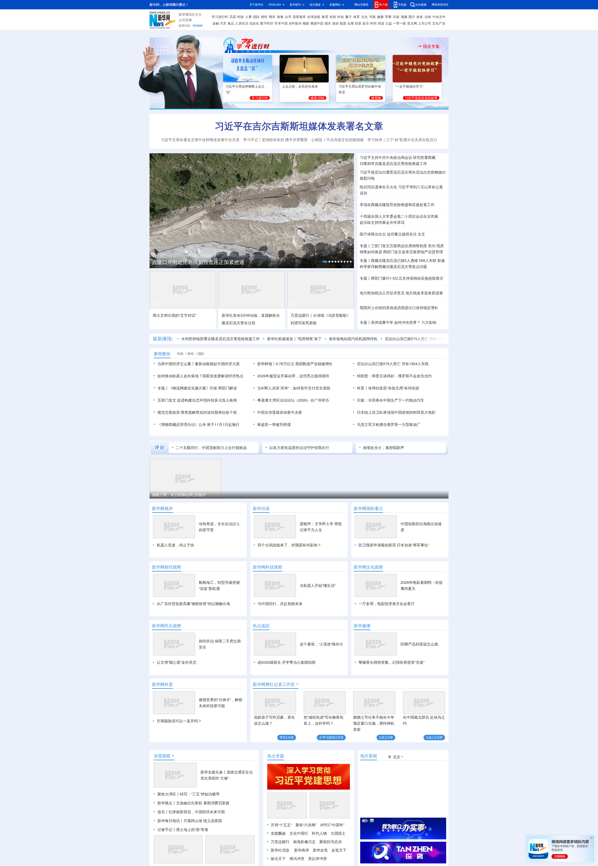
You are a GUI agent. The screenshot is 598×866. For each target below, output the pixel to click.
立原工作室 (386, 737)
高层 (232, 16)
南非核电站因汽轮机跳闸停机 (353, 339)
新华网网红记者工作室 (274, 684)
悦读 (381, 23)
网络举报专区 (440, 4)
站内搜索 (421, 4)
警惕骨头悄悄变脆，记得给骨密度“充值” (391, 662)
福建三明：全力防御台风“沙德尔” (179, 494)
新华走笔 (320, 850)
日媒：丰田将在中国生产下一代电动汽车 (390, 400)
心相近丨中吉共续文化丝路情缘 (337, 140)
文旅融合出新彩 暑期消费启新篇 (202, 803)
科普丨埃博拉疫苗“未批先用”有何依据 (388, 388)
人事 (248, 16)
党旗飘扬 (278, 833)
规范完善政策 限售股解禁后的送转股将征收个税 (197, 412)
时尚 (373, 23)
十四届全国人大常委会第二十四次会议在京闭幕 (399, 216)
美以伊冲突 (317, 858)
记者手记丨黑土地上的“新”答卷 (182, 829)
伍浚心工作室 (434, 737)
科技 (333, 16)
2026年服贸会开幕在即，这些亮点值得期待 (293, 376)
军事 (388, 16)
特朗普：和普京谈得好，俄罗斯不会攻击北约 (394, 376)
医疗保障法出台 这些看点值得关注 (388, 234)
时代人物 (319, 833)
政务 (419, 16)
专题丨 (365, 246)
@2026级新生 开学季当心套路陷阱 (287, 662)
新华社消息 (280, 850)
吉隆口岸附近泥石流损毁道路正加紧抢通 (198, 262)
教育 (325, 16)
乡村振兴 (295, 23)
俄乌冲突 (296, 858)
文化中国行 (298, 833)
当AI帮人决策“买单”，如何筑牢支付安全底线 (293, 388)
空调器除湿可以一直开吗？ (179, 721)
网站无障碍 (361, 4)
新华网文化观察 (368, 567)
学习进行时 (220, 16)
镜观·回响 (317, 98)
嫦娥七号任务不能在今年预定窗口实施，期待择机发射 (373, 723)
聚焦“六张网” (306, 825)
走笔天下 (338, 850)
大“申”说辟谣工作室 (331, 737)
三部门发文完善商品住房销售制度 (399, 246)
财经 (264, 16)
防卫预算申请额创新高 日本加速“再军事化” (394, 545)
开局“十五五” (281, 825)
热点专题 (275, 756)
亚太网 (412, 23)
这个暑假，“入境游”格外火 (321, 644)
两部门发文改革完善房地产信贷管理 (413, 252)
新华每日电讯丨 (170, 821)
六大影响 (428, 322)
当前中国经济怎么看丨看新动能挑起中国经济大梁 (198, 364)
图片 (412, 16)
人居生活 (241, 23)
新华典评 (301, 850)
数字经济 (266, 23)
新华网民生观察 (166, 626)
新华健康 (362, 626)
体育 (356, 16)
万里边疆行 (280, 842)
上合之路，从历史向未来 (300, 86)
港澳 (280, 16)
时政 (240, 16)
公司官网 (185, 20)
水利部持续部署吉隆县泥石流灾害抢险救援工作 (220, 339)
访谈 (396, 16)
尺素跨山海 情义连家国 (203, 821)
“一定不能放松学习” (409, 86)
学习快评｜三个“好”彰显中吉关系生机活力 (402, 140)
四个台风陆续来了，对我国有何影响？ (289, 545)
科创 (340, 16)
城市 (327, 23)
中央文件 (438, 16)
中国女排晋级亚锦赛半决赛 (279, 412)
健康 (380, 16)
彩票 (358, 23)
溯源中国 (316, 23)
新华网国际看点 (368, 508)
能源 (343, 23)
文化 (364, 16)
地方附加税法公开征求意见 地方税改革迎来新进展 (401, 293)
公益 (388, 23)
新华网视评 (162, 508)
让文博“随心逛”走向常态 (176, 662)
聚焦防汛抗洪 (330, 842)
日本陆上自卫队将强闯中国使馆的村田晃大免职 (396, 412)
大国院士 (338, 833)
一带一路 (399, 23)
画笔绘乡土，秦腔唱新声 (383, 447)
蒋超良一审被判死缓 (274, 424)
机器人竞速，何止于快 (175, 545)
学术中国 (281, 23)
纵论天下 (278, 858)
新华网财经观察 (166, 567)
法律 (427, 16)
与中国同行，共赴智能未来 (280, 604)
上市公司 (424, 23)
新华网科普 (162, 684)
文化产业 (438, 23)
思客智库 (299, 16)
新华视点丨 (166, 803)
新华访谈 (261, 508)
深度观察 (162, 756)
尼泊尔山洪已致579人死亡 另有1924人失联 (420, 339)
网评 (272, 16)
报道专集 (431, 46)
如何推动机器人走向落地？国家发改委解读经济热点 (200, 376)
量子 (348, 16)
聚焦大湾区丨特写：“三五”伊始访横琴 (188, 794)
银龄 (306, 23)
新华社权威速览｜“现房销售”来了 (294, 339)
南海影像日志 (304, 842)
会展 (350, 23)
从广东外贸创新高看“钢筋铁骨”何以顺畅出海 (193, 604)
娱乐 (366, 23)
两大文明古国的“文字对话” (174, 315)
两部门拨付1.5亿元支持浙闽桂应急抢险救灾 (407, 278)
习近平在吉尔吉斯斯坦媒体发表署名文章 (299, 126)
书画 (372, 16)
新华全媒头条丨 (213, 772)
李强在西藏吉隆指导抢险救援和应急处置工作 (397, 205)
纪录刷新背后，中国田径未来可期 (197, 812)
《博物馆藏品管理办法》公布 (181, 424)
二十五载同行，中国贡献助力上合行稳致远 (211, 447)
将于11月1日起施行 (223, 424)
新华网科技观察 (267, 567)
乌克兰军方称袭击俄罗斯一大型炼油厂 (388, 424)
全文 (421, 234)
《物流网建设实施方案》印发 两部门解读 (203, 388)
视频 (404, 16)
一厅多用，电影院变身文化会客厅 (387, 604)
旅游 (335, 23)
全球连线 (313, 16)
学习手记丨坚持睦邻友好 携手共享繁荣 (275, 140)
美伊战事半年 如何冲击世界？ (395, 322)
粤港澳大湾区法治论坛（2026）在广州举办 (293, 400)
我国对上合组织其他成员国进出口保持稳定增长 (399, 308)
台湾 (288, 16)
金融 (215, 23)
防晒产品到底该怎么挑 (419, 644)
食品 (231, 23)
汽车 (223, 23)
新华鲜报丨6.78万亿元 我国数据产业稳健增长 (295, 364)
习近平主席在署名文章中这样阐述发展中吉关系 (200, 140)
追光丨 (163, 812)
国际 (256, 16)
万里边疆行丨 (302, 315)
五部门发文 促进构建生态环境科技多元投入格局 (197, 400)
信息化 (254, 23)
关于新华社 (256, 4)
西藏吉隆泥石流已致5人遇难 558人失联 (403, 260)
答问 (431, 246)
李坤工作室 (287, 737)
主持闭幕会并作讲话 (382, 222)
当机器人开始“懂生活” (318, 585)
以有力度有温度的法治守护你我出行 (299, 447)
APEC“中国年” (332, 825)
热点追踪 (261, 626)
